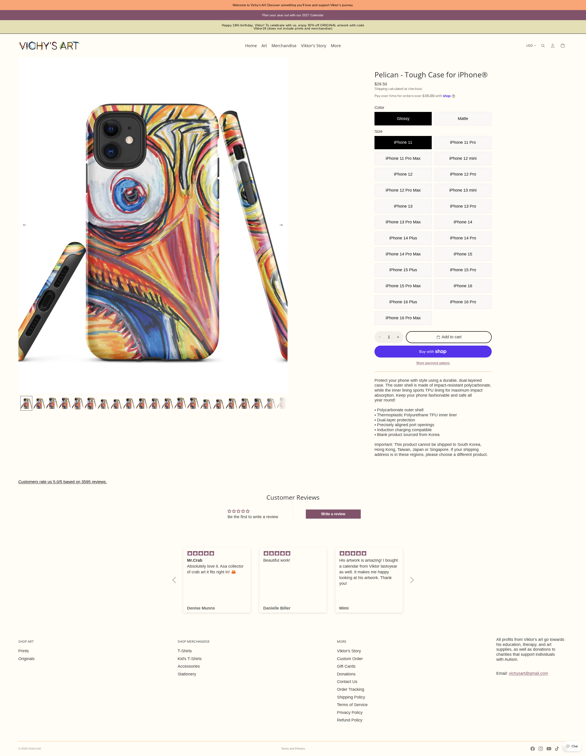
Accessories (189, 666)
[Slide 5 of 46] (77, 403)
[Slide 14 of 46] (192, 403)
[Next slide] (282, 225)
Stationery (187, 674)
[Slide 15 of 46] (205, 403)
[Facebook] (532, 748)
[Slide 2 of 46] (39, 403)
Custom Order (350, 658)
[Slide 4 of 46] (64, 403)
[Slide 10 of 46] (141, 403)
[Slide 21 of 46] (282, 403)
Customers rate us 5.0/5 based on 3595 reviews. (62, 482)
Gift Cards (346, 666)
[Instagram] (540, 748)
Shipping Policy (351, 697)
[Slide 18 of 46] (244, 403)
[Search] (543, 46)
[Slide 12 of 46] (167, 403)
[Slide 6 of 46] (90, 403)
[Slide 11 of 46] (154, 403)
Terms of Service (352, 704)
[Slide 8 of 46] (116, 403)
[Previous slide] (23, 225)
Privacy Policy (350, 712)
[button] (175, 580)
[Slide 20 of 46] (269, 403)
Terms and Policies (293, 748)
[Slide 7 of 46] (103, 403)
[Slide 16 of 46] (218, 403)
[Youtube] (549, 748)
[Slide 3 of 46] (51, 403)
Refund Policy (349, 720)
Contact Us (347, 681)
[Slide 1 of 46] (26, 403)
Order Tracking (350, 689)
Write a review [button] (333, 514)
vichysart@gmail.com (528, 673)
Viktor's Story (349, 651)
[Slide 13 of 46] (180, 403)
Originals (26, 658)
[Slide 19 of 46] (257, 403)
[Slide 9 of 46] (128, 403)
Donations (346, 674)
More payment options (433, 363)
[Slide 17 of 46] (231, 403)
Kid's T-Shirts (190, 658)
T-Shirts (185, 651)
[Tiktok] (557, 748)
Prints (23, 651)
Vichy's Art (34, 748)
